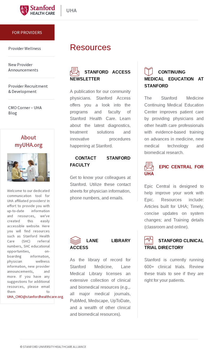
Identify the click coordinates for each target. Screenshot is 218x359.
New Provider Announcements (23, 67)
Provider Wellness (24, 48)
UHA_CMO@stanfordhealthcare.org (35, 296)
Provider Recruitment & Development (28, 88)
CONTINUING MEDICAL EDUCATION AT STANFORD (174, 79)
